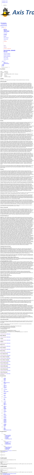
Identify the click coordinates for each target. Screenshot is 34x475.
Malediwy (5, 406)
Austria (5, 380)
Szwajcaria (5, 421)
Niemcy (5, 410)
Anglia (5, 379)
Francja (5, 393)
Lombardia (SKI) (7, 448)
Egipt (4, 390)
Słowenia (5, 419)
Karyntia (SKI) (7, 436)
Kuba (4, 404)
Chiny (4, 384)
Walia (4, 427)
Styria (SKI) (6, 437)
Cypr (4, 386)
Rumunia (5, 417)
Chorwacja (5, 385)
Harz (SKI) (6, 442)
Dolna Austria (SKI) (8, 435)
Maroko (5, 407)
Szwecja (5, 422)
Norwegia (5, 411)
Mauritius (5, 408)
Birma (4, 381)
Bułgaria (5, 383)
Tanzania (5, 424)
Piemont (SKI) (7, 449)
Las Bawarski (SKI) (8, 443)
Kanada (5, 402)
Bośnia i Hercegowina (7, 382)
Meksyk (5, 409)
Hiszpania (5, 397)
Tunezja (5, 425)
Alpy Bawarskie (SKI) (8, 441)
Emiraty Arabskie (6, 391)
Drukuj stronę (8, 346)
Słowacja (5, 418)
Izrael (4, 399)
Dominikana (5, 389)
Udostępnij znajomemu (3, 346)
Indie (4, 398)
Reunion (5, 416)
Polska (5, 414)
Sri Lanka (5, 420)
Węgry (5, 428)
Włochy (5, 429)
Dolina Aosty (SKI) (7, 447)
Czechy (5, 387)
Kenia (4, 403)
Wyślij (1, 471)
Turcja (4, 426)
